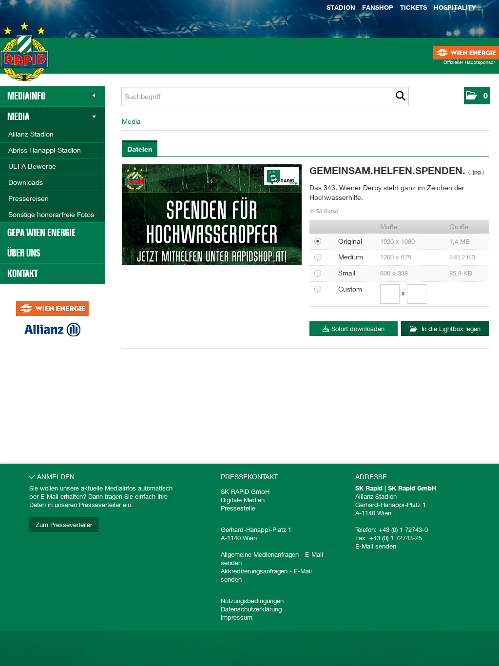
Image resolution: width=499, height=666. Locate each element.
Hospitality (455, 7)
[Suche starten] (400, 96)
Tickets (413, 7)
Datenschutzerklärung (251, 609)
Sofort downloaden (357, 329)
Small (346, 273)
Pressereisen (28, 198)
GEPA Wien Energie (41, 232)
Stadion (340, 7)
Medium (350, 257)
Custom (350, 289)
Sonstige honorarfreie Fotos (51, 214)
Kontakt (22, 273)
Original (350, 241)
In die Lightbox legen (450, 329)
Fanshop (377, 7)
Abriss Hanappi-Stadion (44, 150)
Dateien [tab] (139, 149)
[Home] (24, 60)
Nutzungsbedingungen (252, 601)
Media (18, 116)
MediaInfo (26, 96)
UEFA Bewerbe (32, 166)
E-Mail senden (375, 546)
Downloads (25, 182)
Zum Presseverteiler (64, 525)
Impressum (236, 617)
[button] (477, 95)
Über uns (23, 253)
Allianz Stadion (31, 134)
